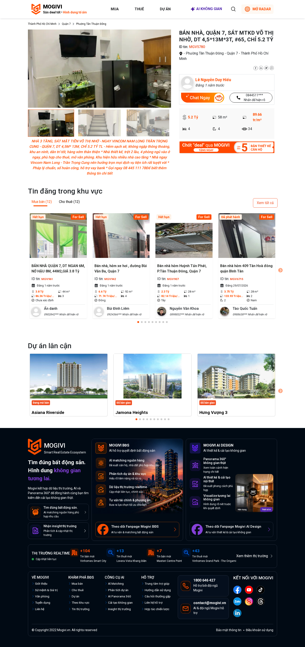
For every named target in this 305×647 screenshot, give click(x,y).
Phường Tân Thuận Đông (91, 23)
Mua (115, 9)
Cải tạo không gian (120, 602)
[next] (280, 270)
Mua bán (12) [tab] (41, 202)
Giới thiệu (41, 583)
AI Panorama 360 (119, 596)
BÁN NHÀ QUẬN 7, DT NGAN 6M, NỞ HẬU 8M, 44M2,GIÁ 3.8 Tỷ (58, 268)
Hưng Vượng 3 (213, 412)
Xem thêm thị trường (252, 556)
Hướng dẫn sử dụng (158, 590)
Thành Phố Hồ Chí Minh (42, 23)
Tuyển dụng (42, 602)
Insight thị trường (119, 609)
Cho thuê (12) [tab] (69, 202)
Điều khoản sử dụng (259, 630)
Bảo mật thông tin (228, 630)
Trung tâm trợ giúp (157, 583)
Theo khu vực (80, 602)
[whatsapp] (271, 67)
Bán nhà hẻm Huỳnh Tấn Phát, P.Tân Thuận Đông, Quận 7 (182, 268)
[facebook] (255, 67)
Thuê (139, 9)
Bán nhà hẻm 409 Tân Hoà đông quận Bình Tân (246, 268)
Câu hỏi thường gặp (158, 596)
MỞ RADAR (262, 9)
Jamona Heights (131, 412)
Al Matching (116, 583)
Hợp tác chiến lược (157, 609)
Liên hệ (39, 609)
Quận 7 (66, 23)
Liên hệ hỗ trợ (154, 602)
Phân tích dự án (118, 590)
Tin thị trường (81, 609)
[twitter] (266, 67)
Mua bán (77, 583)
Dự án (165, 9)
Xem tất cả (265, 203)
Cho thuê (78, 590)
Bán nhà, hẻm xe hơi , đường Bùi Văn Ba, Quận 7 (120, 268)
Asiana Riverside (48, 412)
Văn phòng (42, 596)
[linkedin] (261, 67)
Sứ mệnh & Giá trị (46, 590)
